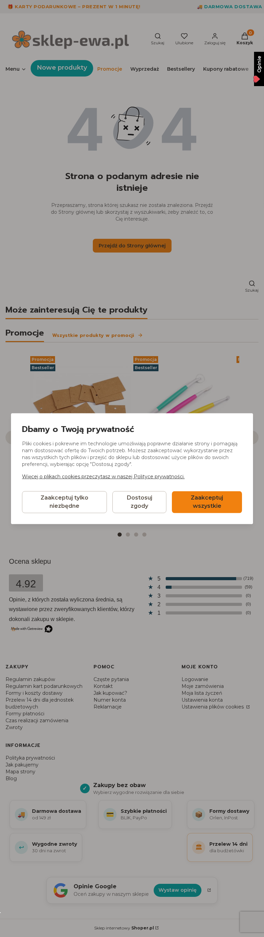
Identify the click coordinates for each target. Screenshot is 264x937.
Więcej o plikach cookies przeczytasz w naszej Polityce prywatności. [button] (103, 476)
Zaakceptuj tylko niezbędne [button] (64, 501)
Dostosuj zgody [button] (139, 501)
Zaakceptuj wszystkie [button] (207, 501)
